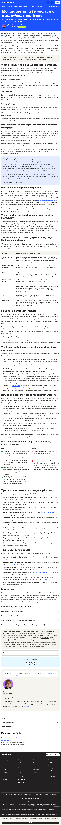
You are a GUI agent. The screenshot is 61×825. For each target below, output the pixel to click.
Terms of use (16, 794)
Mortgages (9, 6)
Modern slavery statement (41, 794)
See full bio (26, 706)
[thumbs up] (28, 663)
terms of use (45, 637)
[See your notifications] (51, 2)
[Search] (47, 2)
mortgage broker (16, 543)
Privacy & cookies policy (27, 794)
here (45, 579)
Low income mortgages (36, 6)
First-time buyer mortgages (21, 6)
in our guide (26, 437)
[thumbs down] (33, 663)
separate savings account (41, 572)
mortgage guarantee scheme (46, 200)
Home (3, 6)
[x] (8, 698)
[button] (30, 719)
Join (57, 2)
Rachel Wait (7, 693)
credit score (16, 385)
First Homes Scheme (17, 564)
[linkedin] (12, 698)
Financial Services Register (12, 815)
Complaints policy (53, 794)
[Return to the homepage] (9, 2)
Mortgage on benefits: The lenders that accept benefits (14, 739)
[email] (4, 698)
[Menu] (2, 2)
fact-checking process (15, 675)
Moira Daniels (51, 673)
